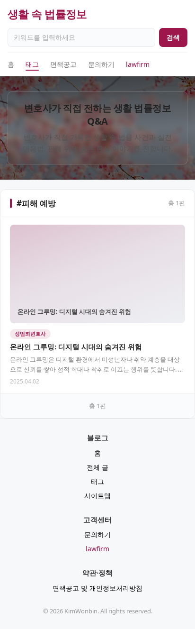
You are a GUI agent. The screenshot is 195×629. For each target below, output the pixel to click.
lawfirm (138, 64)
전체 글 (97, 467)
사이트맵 (97, 495)
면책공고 (63, 64)
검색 (173, 37)
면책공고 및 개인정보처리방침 (97, 588)
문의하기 (101, 64)
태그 (32, 64)
